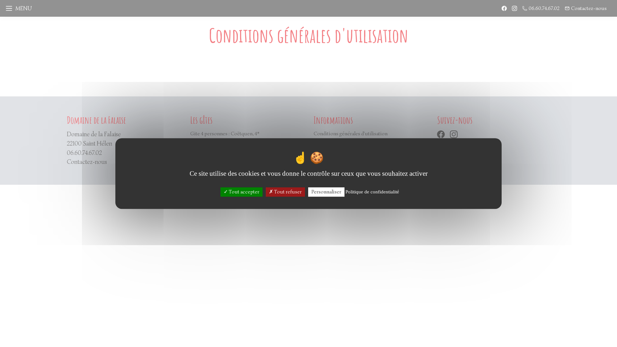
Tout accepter (243, 192)
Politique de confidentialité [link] (372, 191)
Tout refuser (287, 192)
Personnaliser (326, 192)
